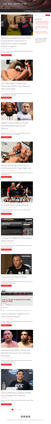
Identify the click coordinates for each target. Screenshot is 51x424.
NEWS (48, 3)
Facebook (22, 416)
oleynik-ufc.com (9, 48)
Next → (20, 409)
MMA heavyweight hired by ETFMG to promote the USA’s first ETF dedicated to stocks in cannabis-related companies (42, 22)
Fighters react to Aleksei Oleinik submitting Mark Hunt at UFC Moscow (14, 126)
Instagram (27, 416)
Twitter (24, 416)
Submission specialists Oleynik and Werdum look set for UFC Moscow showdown (15, 353)
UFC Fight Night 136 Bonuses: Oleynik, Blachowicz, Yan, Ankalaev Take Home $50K (15, 86)
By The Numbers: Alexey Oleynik (14, 205)
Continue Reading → (6, 97)
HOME (44, 3)
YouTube (29, 416)
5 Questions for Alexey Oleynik (14, 277)
